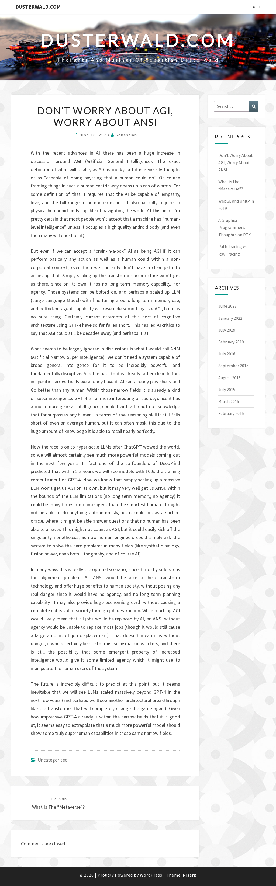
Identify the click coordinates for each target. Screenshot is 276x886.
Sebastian (126, 135)
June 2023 (227, 306)
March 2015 (228, 401)
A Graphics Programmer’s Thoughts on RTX (234, 227)
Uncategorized (53, 760)
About (255, 6)
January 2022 (230, 318)
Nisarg (189, 875)
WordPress (151, 875)
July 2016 (226, 353)
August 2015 (229, 377)
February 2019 (231, 342)
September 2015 (233, 365)
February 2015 (231, 413)
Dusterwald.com (38, 6)
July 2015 (226, 389)
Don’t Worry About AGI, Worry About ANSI (235, 162)
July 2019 (226, 330)
